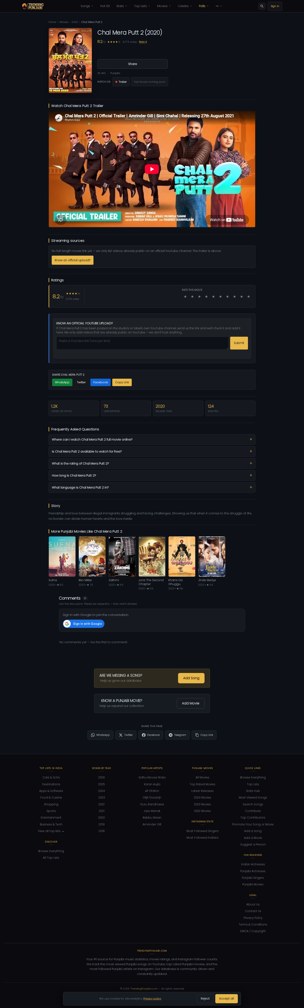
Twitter (81, 382)
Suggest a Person (253, 844)
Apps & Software (51, 791)
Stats (120, 6)
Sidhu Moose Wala (152, 777)
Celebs (183, 6)
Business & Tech (51, 824)
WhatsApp (62, 382)
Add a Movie (253, 838)
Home (52, 22)
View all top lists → (51, 831)
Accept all (226, 999)
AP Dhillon (152, 791)
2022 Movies (202, 811)
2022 (101, 804)
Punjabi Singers (253, 878)
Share (132, 64)
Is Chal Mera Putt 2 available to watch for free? (87, 451)
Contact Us (253, 911)
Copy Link (122, 382)
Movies (162, 6)
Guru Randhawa (152, 804)
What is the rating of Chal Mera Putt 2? (80, 463)
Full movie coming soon (149, 82)
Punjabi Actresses (253, 871)
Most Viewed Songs (253, 798)
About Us (253, 904)
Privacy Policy (253, 918)
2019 (102, 824)
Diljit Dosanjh (152, 798)
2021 (101, 811)
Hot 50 (105, 6)
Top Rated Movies (202, 784)
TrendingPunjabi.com (144, 989)
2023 (101, 798)
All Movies (202, 777)
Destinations (51, 784)
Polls (202, 6)
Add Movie (190, 703)
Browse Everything (51, 851)
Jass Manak (152, 811)
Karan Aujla (152, 784)
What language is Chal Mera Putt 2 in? (80, 487)
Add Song (191, 678)
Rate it (143, 42)
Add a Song (253, 831)
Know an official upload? (72, 260)
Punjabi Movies (252, 884)
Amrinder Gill (152, 824)
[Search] (262, 6)
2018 (102, 831)
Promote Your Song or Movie (253, 824)
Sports (51, 811)
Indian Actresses (253, 864)
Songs (85, 6)
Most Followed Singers (203, 831)
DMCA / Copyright (253, 931)
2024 (101, 791)
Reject (205, 999)
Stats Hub (253, 791)
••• (217, 6)
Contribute (253, 811)
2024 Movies (202, 798)
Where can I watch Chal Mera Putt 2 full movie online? (92, 439)
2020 (75, 22)
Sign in (275, 6)
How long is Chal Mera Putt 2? (74, 475)
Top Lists (140, 6)
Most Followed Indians (203, 838)
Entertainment (51, 818)
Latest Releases (202, 791)
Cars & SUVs (51, 777)
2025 (101, 784)
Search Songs (253, 804)
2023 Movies (202, 804)
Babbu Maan (152, 818)
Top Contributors (253, 818)
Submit (239, 343)
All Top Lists (51, 858)
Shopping (51, 804)
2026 (101, 777)
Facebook (100, 382)
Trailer (123, 82)
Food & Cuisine (51, 798)
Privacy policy (152, 999)
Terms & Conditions (253, 925)
